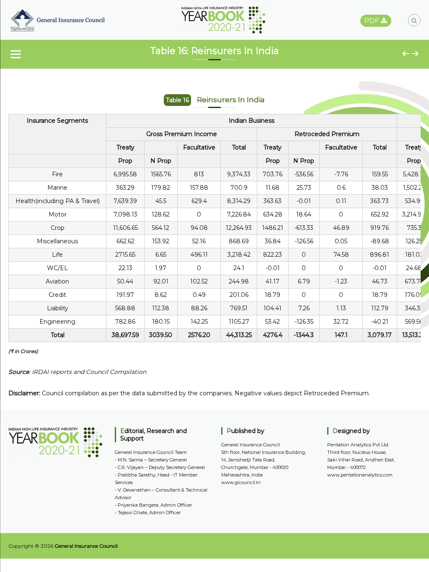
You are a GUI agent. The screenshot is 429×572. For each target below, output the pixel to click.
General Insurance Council (86, 546)
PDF (372, 21)
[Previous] (406, 53)
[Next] (416, 53)
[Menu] (15, 54)
